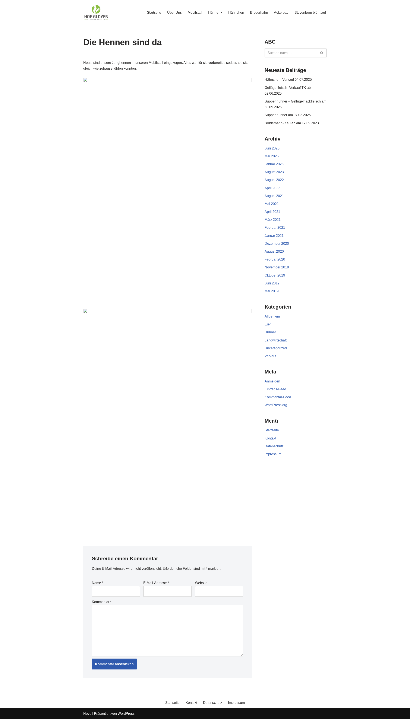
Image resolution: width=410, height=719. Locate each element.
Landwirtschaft (276, 340)
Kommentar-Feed (278, 397)
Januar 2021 (274, 235)
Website (201, 583)
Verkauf (270, 356)
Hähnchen (236, 12)
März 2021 (273, 219)
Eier (268, 324)
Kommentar (101, 602)
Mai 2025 (272, 156)
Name (97, 583)
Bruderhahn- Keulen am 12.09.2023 (292, 123)
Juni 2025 (272, 148)
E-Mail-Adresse (156, 583)
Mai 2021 (272, 204)
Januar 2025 (274, 164)
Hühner (270, 332)
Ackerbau (281, 12)
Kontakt (270, 438)
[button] (221, 12)
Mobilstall (195, 12)
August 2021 (274, 196)
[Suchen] (322, 52)
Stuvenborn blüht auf (310, 12)
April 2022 (272, 188)
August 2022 (274, 180)
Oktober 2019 (275, 275)
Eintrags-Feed (275, 389)
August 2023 (274, 172)
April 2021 (272, 212)
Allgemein (272, 316)
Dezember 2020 (277, 243)
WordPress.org (276, 405)
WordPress (126, 713)
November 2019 (277, 267)
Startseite (154, 12)
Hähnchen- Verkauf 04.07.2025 (288, 79)
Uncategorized (276, 348)
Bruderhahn (259, 12)
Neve (87, 713)
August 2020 (274, 251)
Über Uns (174, 12)
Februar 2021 (275, 227)
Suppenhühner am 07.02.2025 (288, 115)
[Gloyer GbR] (96, 12)
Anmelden (272, 381)
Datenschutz (274, 446)
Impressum (273, 454)
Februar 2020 (275, 259)
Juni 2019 (272, 283)
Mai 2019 (272, 291)
